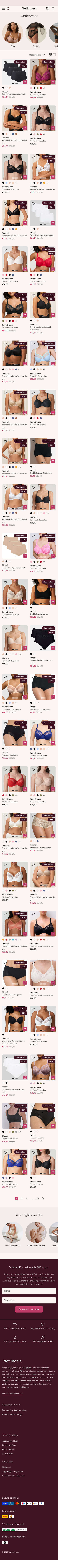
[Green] (38, 88)
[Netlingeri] (29, 8)
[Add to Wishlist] (5, 62)
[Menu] (3, 8)
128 (37, 1198)
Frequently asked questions (14, 1410)
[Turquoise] (13, 940)
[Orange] (44, 183)
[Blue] (13, 134)
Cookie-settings (9, 1445)
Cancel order (7, 1453)
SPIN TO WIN (29, 1546)
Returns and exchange (12, 1414)
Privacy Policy (8, 1449)
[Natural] (6, 369)
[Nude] (13, 183)
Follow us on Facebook (12, 1393)
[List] (54, 54)
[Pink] (31, 88)
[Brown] (16, 134)
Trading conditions (10, 1441)
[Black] (3, 88)
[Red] (41, 88)
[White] (6, 88)
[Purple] (16, 940)
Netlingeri (6, 1467)
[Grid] (50, 54)
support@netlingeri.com (12, 1471)
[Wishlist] (48, 8)
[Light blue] (6, 183)
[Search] (10, 9)
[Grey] (10, 940)
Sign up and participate (29, 1309)
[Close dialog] (8, 1481)
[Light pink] (10, 748)
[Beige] (10, 88)
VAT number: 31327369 (13, 1475)
